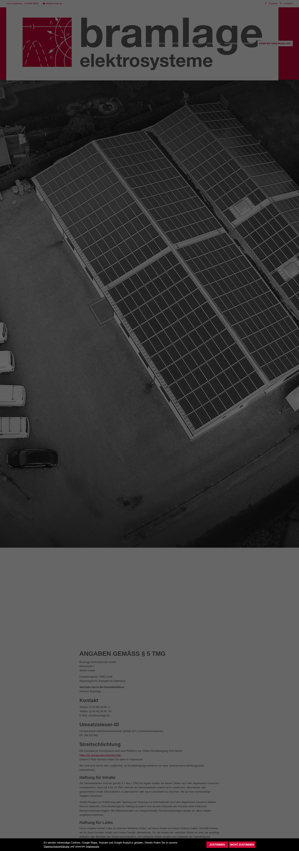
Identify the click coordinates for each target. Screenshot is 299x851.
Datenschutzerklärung (56, 846)
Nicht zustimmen (242, 844)
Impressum (92, 846)
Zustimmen (217, 844)
